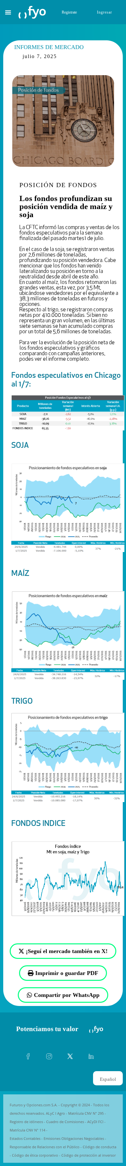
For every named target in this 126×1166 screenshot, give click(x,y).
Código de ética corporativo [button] (35, 1155)
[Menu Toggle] (8, 12)
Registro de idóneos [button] (26, 1121)
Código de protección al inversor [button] (88, 1155)
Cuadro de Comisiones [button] (65, 1121)
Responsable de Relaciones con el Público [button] (44, 1146)
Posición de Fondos (58, 184)
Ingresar (104, 12)
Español (108, 1079)
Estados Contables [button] (25, 1138)
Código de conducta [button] (99, 1146)
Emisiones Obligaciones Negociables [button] (74, 1138)
